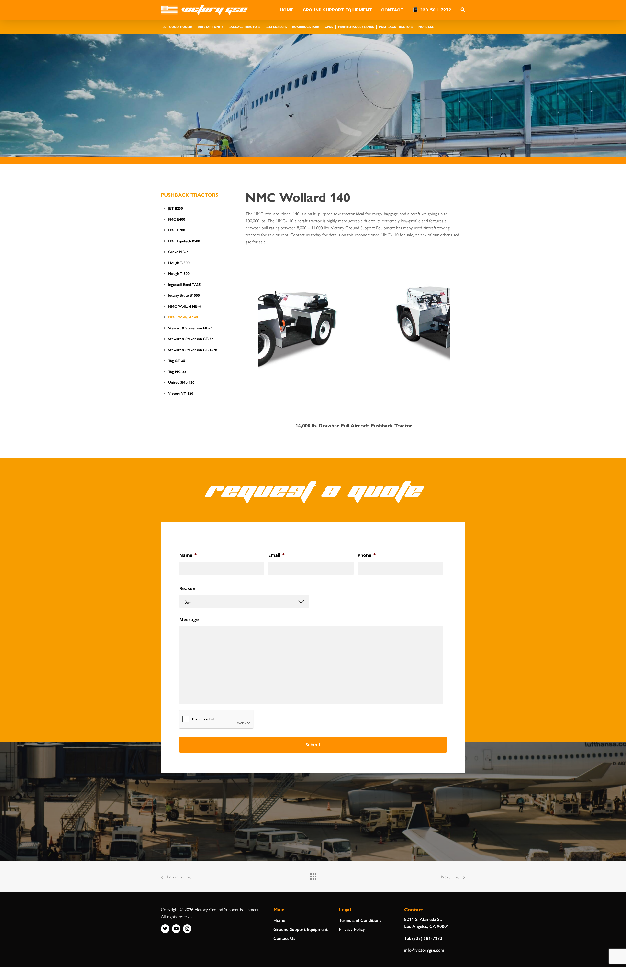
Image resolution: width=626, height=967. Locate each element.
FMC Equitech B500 (184, 240)
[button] (462, 10)
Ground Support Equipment (300, 929)
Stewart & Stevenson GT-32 (190, 338)
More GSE (426, 26)
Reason (187, 588)
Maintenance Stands (356, 26)
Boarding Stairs (306, 26)
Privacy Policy (352, 929)
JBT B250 (175, 208)
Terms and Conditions (360, 920)
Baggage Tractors (244, 26)
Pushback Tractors (396, 26)
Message (189, 619)
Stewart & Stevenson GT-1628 (192, 349)
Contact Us (284, 938)
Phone (367, 555)
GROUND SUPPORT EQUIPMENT (337, 10)
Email (276, 555)
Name (188, 555)
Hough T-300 (179, 262)
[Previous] (263, 331)
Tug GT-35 (176, 360)
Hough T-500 (179, 273)
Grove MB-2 (178, 251)
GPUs (329, 26)
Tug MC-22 (177, 371)
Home (279, 920)
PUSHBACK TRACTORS (189, 194)
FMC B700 (176, 229)
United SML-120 (181, 382)
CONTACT (392, 10)
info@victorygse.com (424, 950)
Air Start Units (211, 26)
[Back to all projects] (313, 875)
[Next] (445, 331)
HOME (286, 10)
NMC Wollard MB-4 (184, 306)
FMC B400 (176, 219)
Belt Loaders (276, 26)
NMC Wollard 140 (183, 316)
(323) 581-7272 (427, 938)
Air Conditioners (178, 26)
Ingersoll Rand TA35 (184, 284)
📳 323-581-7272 (432, 10)
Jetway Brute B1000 (184, 295)
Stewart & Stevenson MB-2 (190, 327)
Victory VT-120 (180, 393)
